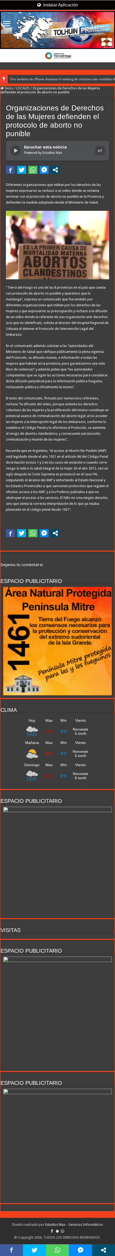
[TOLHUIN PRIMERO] (57, 30)
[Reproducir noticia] (15, 150)
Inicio (8, 88)
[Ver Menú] (6, 24)
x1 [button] (100, 150)
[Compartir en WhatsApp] (32, 170)
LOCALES (23, 88)
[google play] (57, 1231)
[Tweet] (21, 170)
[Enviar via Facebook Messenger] (44, 170)
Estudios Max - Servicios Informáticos (74, 1225)
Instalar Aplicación (60, 5)
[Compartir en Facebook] (10, 170)
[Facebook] (51, 1231)
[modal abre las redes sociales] (55, 170)
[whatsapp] (62, 1231)
